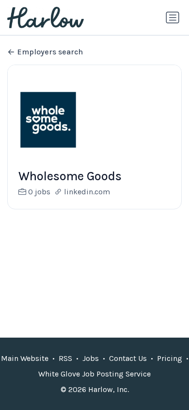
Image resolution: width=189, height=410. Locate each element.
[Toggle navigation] (172, 17)
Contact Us (128, 358)
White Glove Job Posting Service (94, 373)
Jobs (90, 358)
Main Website (24, 358)
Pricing (169, 358)
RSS (65, 358)
